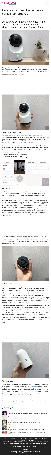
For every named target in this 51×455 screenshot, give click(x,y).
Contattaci (35, 446)
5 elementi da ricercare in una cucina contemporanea (20, 426)
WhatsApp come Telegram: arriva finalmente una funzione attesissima (24, 422)
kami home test (18, 401)
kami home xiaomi (28, 401)
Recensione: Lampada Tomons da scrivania (15, 405)
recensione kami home (39, 401)
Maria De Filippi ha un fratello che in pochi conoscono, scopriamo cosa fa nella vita (27, 413)
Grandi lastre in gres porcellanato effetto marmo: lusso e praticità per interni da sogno (28, 418)
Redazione (18, 452)
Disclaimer (32, 452)
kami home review (8, 401)
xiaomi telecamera (23, 403)
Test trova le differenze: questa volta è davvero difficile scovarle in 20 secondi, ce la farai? (27, 433)
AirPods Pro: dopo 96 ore (10, 407)
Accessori (6, 399)
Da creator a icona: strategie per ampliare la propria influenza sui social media (26, 429)
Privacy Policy (25, 452)
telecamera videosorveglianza (10, 403)
